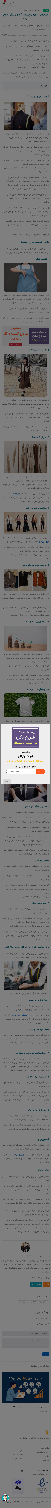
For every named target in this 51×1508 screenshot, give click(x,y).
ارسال (40, 771)
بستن (7, 781)
